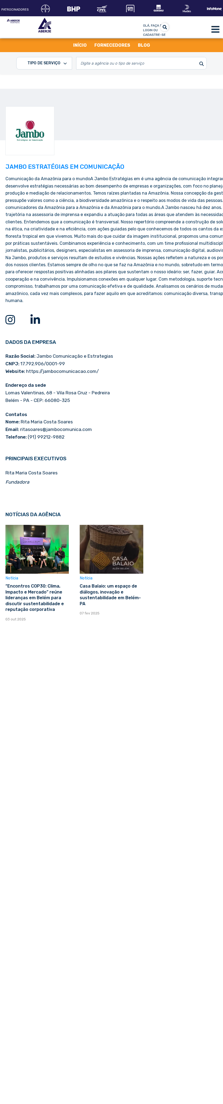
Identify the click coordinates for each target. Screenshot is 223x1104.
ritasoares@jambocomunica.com (56, 429)
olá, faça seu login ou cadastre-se (154, 30)
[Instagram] (10, 319)
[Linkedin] (35, 319)
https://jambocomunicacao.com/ (62, 371)
